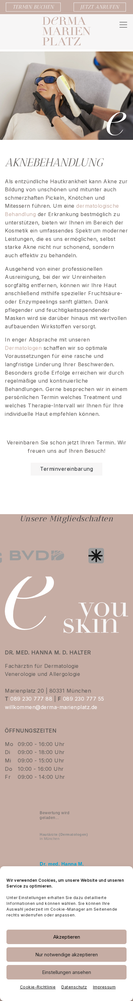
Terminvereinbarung (66, 469)
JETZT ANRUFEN (99, 7)
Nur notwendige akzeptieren (66, 954)
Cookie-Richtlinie (38, 987)
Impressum (104, 987)
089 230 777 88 (31, 699)
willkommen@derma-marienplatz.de (51, 707)
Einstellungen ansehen (66, 972)
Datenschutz (74, 987)
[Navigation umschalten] (123, 25)
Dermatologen (23, 348)
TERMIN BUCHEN (33, 7)
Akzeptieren (66, 937)
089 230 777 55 (83, 699)
